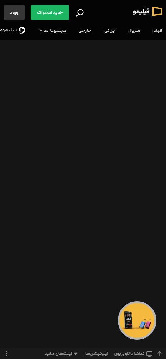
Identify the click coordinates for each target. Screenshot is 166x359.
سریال (134, 30)
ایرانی (110, 30)
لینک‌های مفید (58, 353)
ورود (14, 12)
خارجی (85, 30)
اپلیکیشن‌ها (96, 353)
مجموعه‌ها (54, 30)
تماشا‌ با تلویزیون (129, 353)
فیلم (157, 30)
